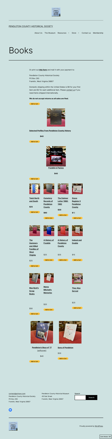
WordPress (99, 426)
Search (77, 394)
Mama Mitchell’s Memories (48, 290)
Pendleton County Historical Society (31, 26)
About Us (38, 33)
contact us (70, 90)
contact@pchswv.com (17, 394)
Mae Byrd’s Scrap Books (34, 291)
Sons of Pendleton (65, 348)
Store (74, 33)
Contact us (86, 33)
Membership (98, 33)
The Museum (50, 33)
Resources (62, 33)
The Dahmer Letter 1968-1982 (63, 201)
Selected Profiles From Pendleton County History (50, 131)
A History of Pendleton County (63, 243)
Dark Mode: (104, 437)
